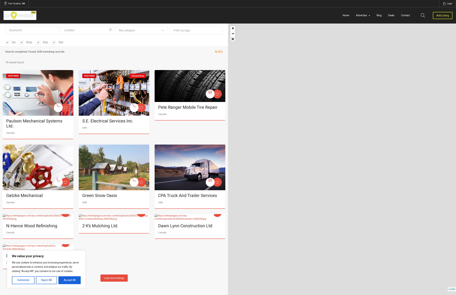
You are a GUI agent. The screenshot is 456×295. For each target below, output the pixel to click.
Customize (23, 280)
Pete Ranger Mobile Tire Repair (187, 107)
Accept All (70, 280)
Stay (45, 42)
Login (449, 3)
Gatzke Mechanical (24, 196)
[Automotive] (210, 93)
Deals (391, 15)
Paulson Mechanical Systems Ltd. (34, 123)
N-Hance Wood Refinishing (31, 226)
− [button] (233, 33)
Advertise (361, 15)
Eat (13, 42)
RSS (220, 52)
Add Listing (442, 15)
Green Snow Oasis (99, 196)
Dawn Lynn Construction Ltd (185, 226)
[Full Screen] (232, 39)
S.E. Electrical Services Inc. (107, 121)
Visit (60, 42)
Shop (29, 42)
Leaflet (452, 289)
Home (346, 15)
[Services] (58, 107)
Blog (379, 15)
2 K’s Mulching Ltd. (100, 226)
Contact (405, 15)
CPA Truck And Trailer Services (187, 196)
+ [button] (233, 28)
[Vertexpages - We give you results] (71, 15)
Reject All (46, 280)
